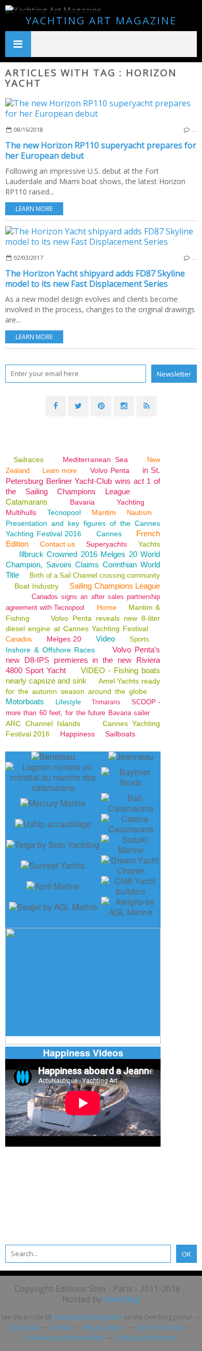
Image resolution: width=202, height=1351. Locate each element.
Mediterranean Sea (95, 459)
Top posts (24, 1327)
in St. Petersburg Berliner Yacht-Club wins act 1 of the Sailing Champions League (83, 481)
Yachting (131, 502)
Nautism (139, 513)
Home (107, 607)
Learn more (34, 208)
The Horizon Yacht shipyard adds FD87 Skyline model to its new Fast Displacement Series (95, 278)
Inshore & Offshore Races (50, 650)
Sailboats (120, 734)
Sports (139, 639)
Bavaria (82, 502)
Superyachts (106, 544)
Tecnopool (64, 512)
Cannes (109, 534)
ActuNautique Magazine (87, 1317)
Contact (61, 1327)
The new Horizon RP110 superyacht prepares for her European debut (100, 150)
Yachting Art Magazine (101, 20)
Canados (19, 639)
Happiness (77, 734)
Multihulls (22, 512)
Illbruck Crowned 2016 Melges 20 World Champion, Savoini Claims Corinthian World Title (83, 564)
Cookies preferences (145, 1337)
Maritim (104, 512)
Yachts (149, 544)
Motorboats (25, 701)
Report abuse (104, 1327)
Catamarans (27, 501)
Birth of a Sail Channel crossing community (95, 575)
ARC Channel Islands (43, 723)
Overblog (122, 1299)
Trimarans (106, 702)
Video (105, 638)
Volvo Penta (109, 470)
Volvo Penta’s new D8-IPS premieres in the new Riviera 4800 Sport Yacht (83, 660)
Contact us (57, 544)
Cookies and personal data (64, 1337)
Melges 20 (64, 639)
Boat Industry (36, 586)
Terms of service (160, 1327)
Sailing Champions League (114, 585)
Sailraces (30, 459)
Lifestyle (68, 702)
